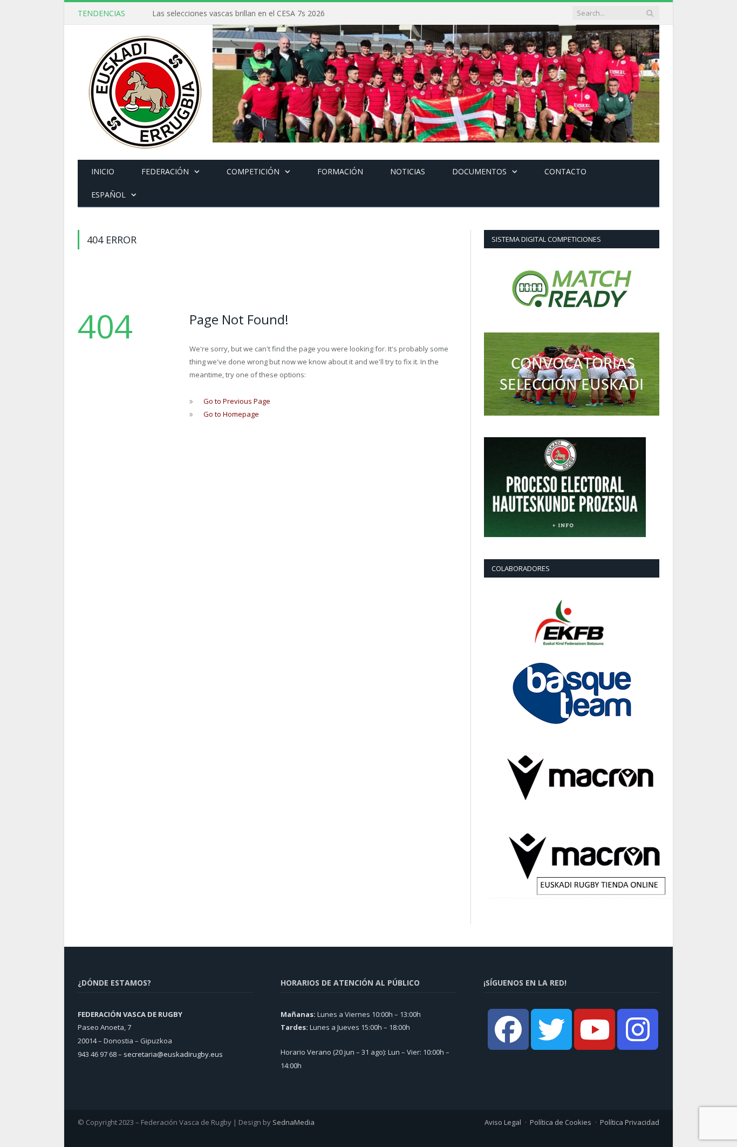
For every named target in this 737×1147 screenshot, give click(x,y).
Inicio (102, 171)
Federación (165, 171)
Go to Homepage (231, 414)
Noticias (407, 171)
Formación (340, 171)
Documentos (479, 171)
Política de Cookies (560, 1122)
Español (108, 194)
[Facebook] (508, 1029)
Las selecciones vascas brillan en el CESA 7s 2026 (238, 13)
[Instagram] (637, 1029)
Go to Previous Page (236, 401)
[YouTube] (594, 1029)
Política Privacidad (629, 1122)
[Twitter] (551, 1029)
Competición (253, 171)
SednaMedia (293, 1122)
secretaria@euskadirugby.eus (173, 1054)
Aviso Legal (502, 1122)
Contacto (565, 171)
